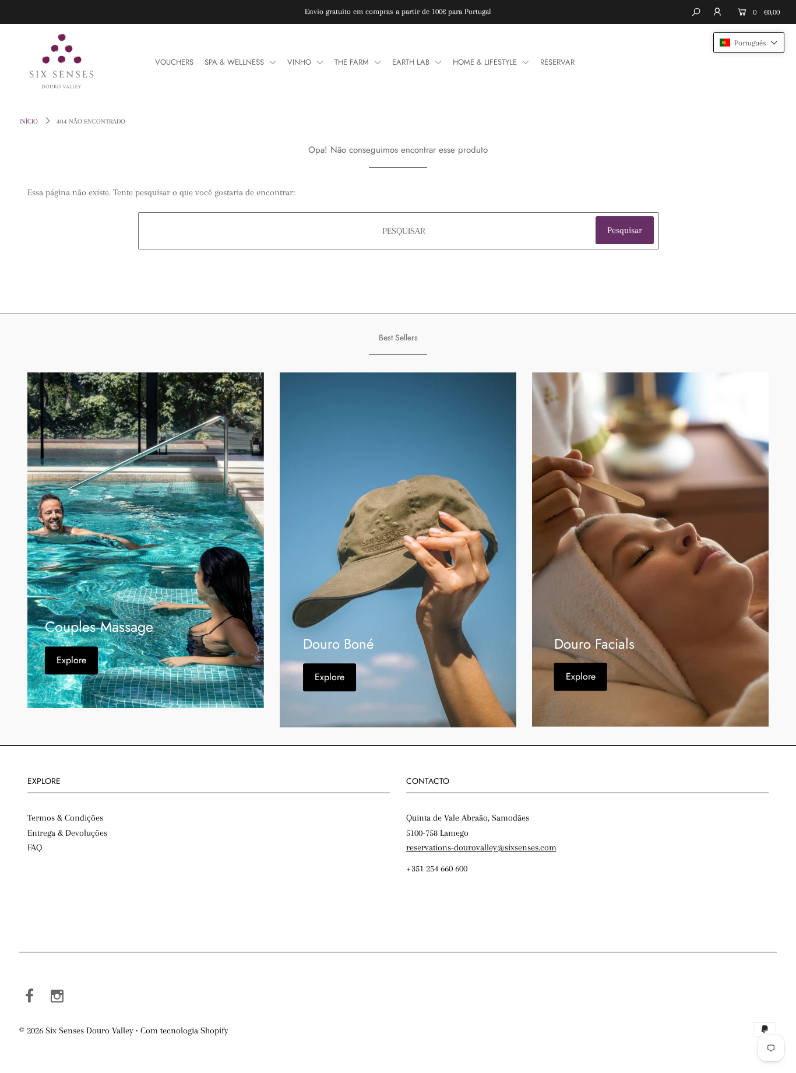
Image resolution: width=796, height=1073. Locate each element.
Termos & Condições (65, 817)
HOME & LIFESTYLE (486, 62)
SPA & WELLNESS (235, 62)
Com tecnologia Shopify (184, 1030)
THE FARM (352, 62)
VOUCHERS (174, 62)
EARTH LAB (412, 62)
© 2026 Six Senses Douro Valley (76, 1030)
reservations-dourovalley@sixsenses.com (481, 847)
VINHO (300, 62)
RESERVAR (557, 62)
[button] (749, 42)
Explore (71, 660)
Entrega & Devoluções (67, 833)
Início (28, 121)
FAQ (34, 847)
